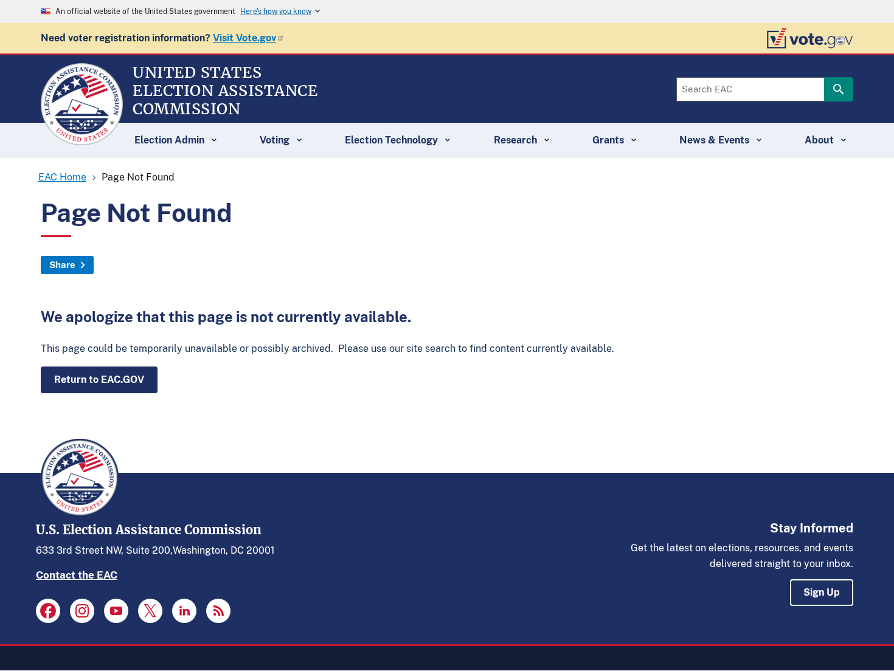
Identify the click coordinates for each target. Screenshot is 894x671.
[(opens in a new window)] (48, 610)
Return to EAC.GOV (99, 379)
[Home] (82, 140)
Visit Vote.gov (244, 38)
